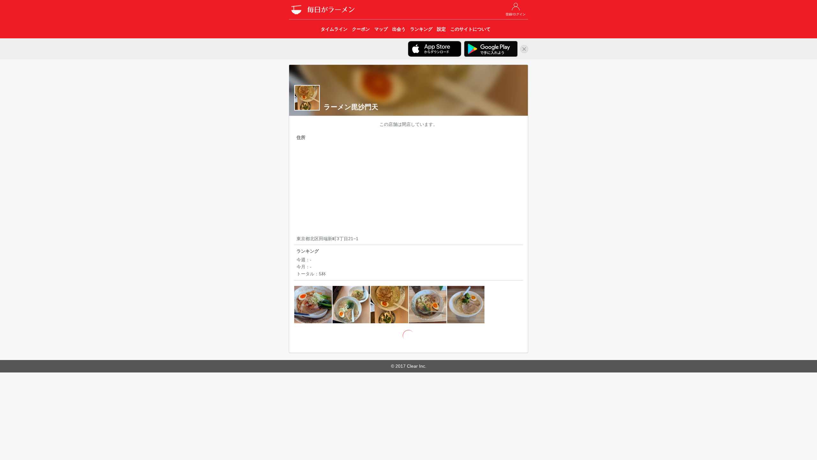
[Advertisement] (408, 189)
